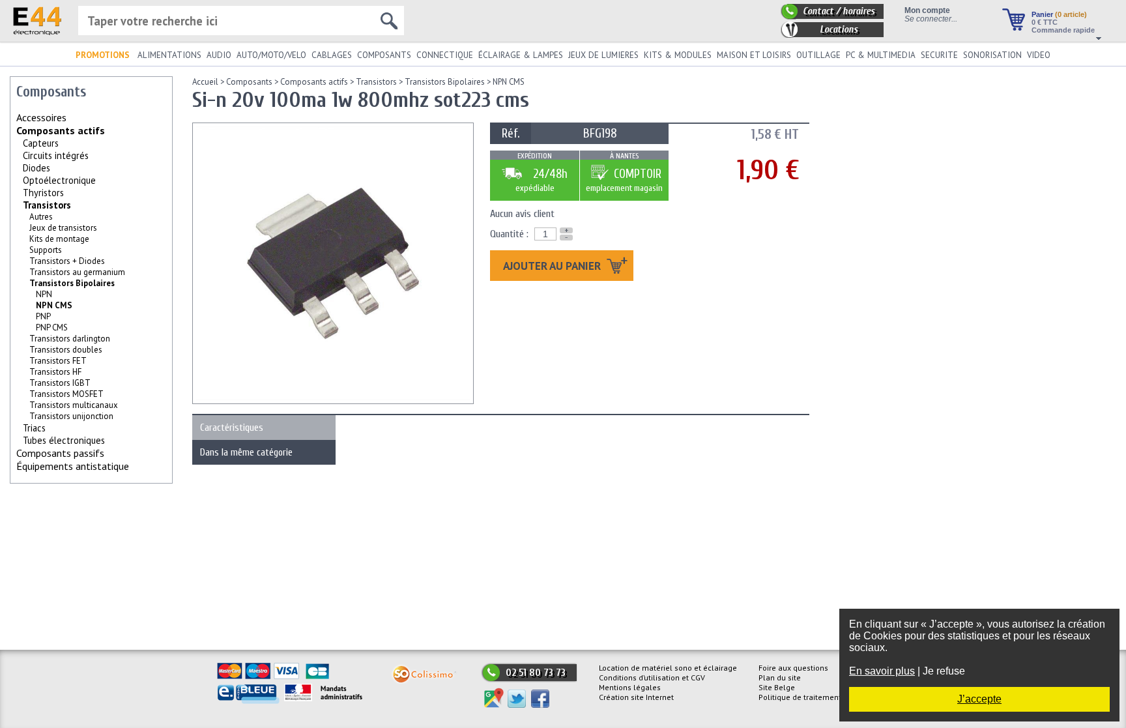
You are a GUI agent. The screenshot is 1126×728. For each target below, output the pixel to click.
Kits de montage (59, 238)
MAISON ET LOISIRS (754, 55)
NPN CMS (509, 81)
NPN (44, 294)
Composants (249, 81)
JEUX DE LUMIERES (603, 55)
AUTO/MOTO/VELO (271, 55)
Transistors (47, 205)
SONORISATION (992, 55)
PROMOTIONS (103, 55)
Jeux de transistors (63, 227)
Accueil (205, 81)
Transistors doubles (65, 349)
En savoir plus (882, 671)
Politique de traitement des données (823, 697)
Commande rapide (1063, 30)
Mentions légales (630, 687)
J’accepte (979, 699)
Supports (45, 249)
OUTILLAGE (818, 55)
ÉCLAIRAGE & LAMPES (520, 55)
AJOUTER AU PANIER (553, 265)
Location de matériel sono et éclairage (668, 668)
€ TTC (1045, 22)
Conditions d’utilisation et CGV (652, 677)
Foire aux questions (793, 668)
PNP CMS (52, 327)
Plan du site (779, 677)
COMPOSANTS (384, 55)
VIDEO (1038, 55)
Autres (41, 216)
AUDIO (219, 55)
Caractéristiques (231, 427)
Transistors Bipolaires (72, 283)
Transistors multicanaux (73, 405)
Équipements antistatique (72, 466)
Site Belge (776, 687)
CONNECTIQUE (444, 55)
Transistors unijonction (71, 416)
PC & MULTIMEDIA (881, 55)
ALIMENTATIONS (169, 55)
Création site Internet (636, 697)
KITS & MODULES (678, 55)
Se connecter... (930, 18)
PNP (43, 316)
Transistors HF (55, 371)
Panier (1059, 14)
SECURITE (939, 55)
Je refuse (944, 671)
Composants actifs (60, 130)
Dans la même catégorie (246, 452)
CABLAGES (331, 55)
